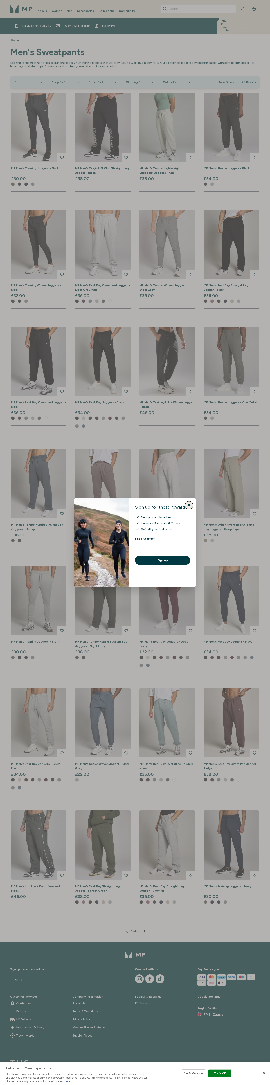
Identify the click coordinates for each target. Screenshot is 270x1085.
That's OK (220, 1073)
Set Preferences (193, 1073)
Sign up (162, 560)
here (68, 1081)
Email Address (145, 538)
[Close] (264, 1073)
